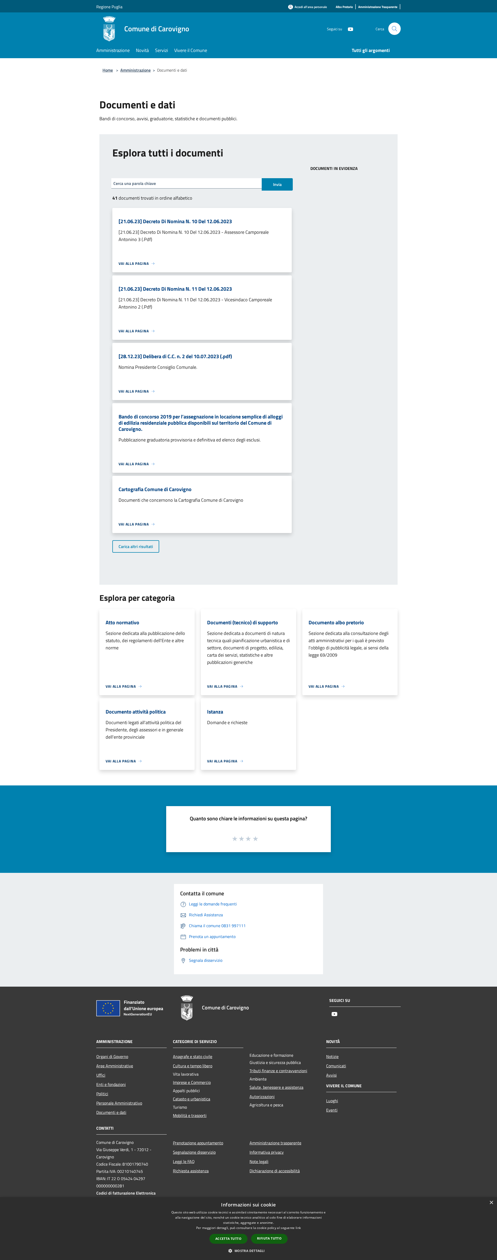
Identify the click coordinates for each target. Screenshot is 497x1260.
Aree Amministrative (114, 1066)
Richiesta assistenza (191, 1171)
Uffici (100, 1075)
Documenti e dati (111, 1112)
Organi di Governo (112, 1056)
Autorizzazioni (262, 1096)
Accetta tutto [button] (228, 1238)
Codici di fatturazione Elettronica (126, 1193)
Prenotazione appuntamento (198, 1143)
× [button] (491, 1203)
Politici (102, 1094)
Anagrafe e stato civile (192, 1056)
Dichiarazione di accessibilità (275, 1171)
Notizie (332, 1056)
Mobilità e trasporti (190, 1115)
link (298, 1228)
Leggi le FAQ (184, 1161)
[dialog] (248, 1228)
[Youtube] (348, 28)
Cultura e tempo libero (192, 1066)
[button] (248, 1251)
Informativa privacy (267, 1152)
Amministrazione (135, 70)
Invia (277, 184)
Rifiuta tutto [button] (269, 1238)
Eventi (332, 1110)
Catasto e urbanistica (191, 1099)
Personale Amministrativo (119, 1103)
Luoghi (332, 1101)
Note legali (259, 1161)
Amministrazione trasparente (275, 1143)
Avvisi (331, 1075)
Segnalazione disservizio (194, 1152)
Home (108, 70)
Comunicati (336, 1066)
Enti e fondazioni (111, 1084)
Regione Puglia (109, 7)
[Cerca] (394, 28)
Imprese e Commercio (192, 1082)
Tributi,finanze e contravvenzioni (278, 1071)
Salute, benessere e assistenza (276, 1087)
